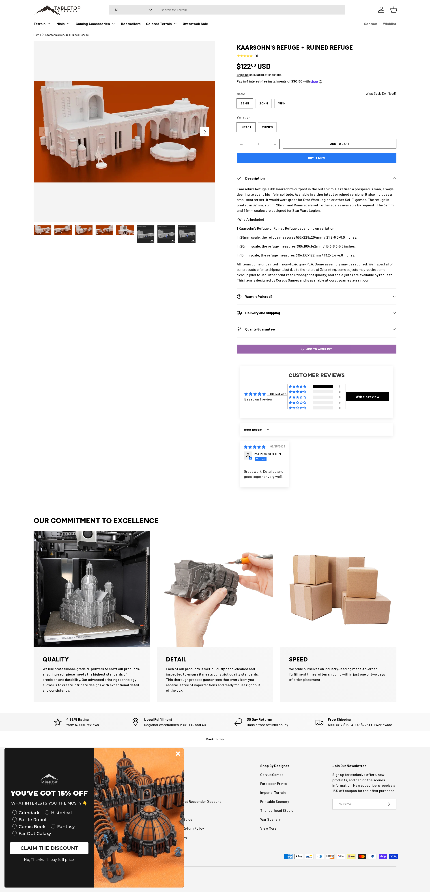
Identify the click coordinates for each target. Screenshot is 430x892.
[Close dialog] (178, 754)
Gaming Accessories (93, 23)
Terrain (39, 23)
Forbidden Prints (273, 783)
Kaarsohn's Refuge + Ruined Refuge (66, 34)
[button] (298, 386)
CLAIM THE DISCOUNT (49, 848)
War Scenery (270, 819)
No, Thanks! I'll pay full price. (49, 860)
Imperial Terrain (273, 792)
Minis (60, 23)
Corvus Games (271, 774)
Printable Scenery (274, 801)
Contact (371, 23)
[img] (254, 447)
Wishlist (389, 23)
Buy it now (316, 158)
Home (37, 34)
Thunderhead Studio (276, 810)
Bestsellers (131, 23)
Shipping (243, 74)
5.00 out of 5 (277, 394)
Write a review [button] (368, 396)
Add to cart (340, 144)
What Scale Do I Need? (381, 93)
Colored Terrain (159, 23)
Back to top (215, 739)
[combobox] (227, 10)
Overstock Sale (195, 23)
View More (268, 828)
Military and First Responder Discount (191, 801)
